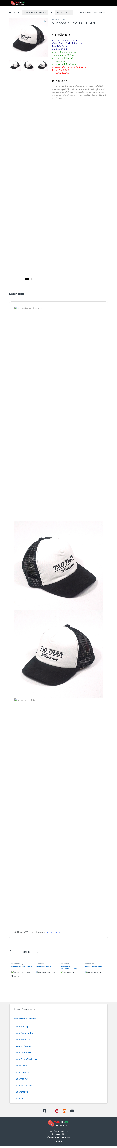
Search (113, 3)
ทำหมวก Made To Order (35, 12)
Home (12, 12)
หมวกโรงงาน (22, 1065)
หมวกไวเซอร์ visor (24, 1052)
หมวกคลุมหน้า (22, 1079)
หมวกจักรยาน (22, 1092)
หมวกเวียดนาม (22, 1072)
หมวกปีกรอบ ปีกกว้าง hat (26, 1059)
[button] (45, 21)
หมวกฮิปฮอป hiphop (25, 1033)
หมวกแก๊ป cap (22, 1026)
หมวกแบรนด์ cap (23, 1039)
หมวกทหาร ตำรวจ (24, 1085)
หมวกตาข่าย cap (64, 12)
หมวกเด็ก (20, 1098)
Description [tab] (16, 294)
